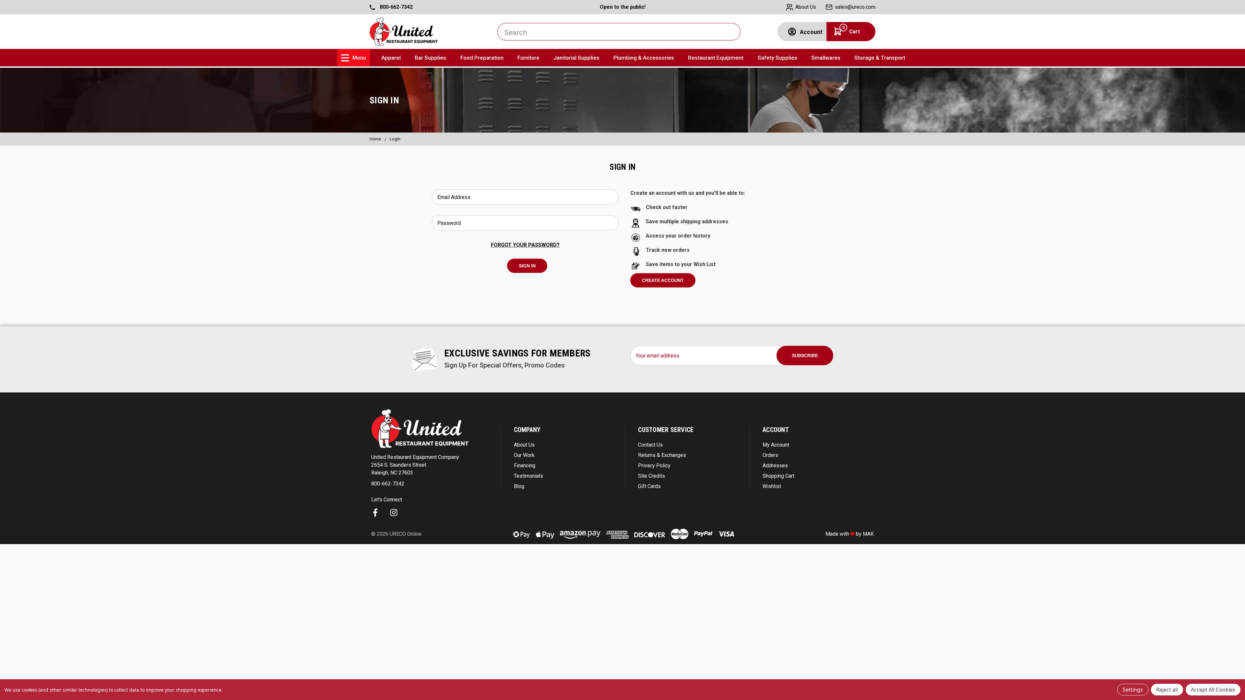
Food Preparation (482, 57)
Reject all (1167, 689)
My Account (776, 445)
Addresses (775, 465)
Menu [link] (359, 57)
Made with (837, 534)
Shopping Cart (778, 476)
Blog (519, 486)
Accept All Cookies (1213, 689)
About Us (524, 445)
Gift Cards (649, 486)
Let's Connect (386, 499)
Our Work (524, 455)
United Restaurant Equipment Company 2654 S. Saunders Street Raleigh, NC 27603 (415, 465)
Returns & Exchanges (662, 455)
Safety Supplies (777, 57)
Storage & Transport (879, 57)
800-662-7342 (395, 7)
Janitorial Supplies (576, 57)
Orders (770, 455)
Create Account (663, 280)
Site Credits (651, 476)
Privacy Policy (654, 465)
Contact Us (650, 445)
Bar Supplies (430, 57)
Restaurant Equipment (715, 57)
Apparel (391, 57)
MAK (868, 534)
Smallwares (825, 57)
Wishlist (772, 486)
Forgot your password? (525, 245)
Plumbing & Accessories (643, 57)
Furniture (528, 57)
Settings (1133, 689)
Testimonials (528, 476)
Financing (524, 465)
